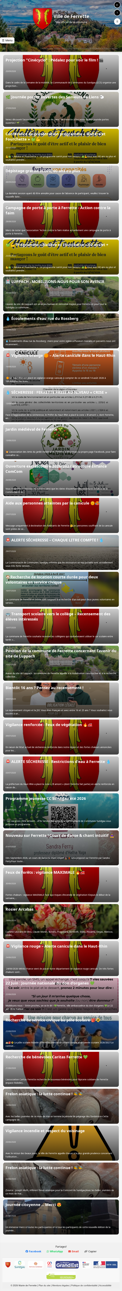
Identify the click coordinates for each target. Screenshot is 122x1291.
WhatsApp (56, 1251)
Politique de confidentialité (84, 1285)
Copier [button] (92, 1251)
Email (75, 1251)
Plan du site (44, 1285)
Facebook (35, 1251)
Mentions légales (60, 1285)
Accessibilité (105, 1285)
